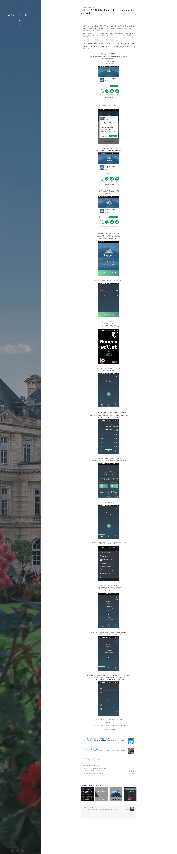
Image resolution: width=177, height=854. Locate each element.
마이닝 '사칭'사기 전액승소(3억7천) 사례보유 (96, 739)
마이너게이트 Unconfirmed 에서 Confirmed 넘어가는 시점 (93, 771)
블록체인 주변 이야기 (20, 15)
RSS (23, 851)
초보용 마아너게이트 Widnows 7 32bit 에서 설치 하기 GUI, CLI (94, 775)
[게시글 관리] (89, 760)
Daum (108, 829)
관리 (28, 851)
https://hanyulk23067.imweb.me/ (91, 736)
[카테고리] (3, 3)
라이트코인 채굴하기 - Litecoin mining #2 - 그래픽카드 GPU (94, 768)
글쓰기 (12, 851)
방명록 (17, 851)
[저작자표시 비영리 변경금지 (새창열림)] (98, 759)
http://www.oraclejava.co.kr (90, 747)
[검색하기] (37, 3)
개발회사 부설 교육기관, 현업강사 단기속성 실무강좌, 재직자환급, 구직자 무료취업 (104, 751)
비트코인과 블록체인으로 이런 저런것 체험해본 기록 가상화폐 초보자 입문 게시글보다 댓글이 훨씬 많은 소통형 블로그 (107, 809)
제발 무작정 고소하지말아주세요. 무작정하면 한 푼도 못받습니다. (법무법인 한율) (104, 741)
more (135, 785)
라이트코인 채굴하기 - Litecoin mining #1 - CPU (92, 770)
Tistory (116, 829)
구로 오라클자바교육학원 (91, 749)
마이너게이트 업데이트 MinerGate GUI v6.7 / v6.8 (92, 773)
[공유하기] (87, 760)
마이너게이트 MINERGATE (87, 7)
